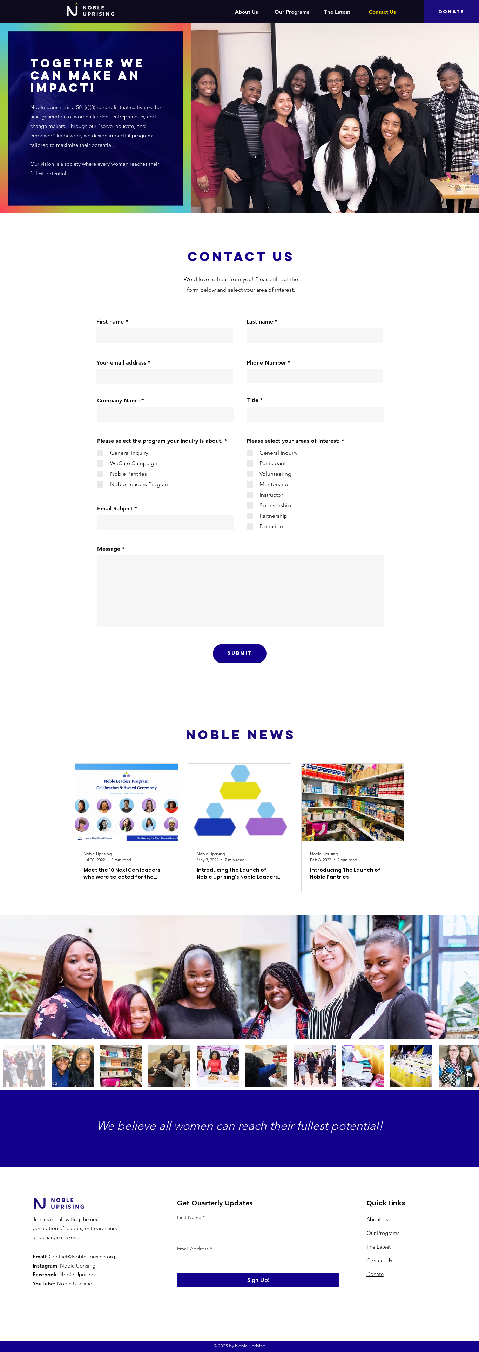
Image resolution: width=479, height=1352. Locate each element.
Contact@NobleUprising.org (82, 1256)
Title (253, 400)
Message (108, 549)
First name (110, 322)
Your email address (121, 363)
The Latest (378, 1246)
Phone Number (266, 363)
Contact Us (379, 1260)
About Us (377, 1219)
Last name (260, 322)
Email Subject (115, 508)
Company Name (118, 400)
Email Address (193, 1248)
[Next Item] (467, 977)
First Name (189, 1217)
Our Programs (382, 1233)
